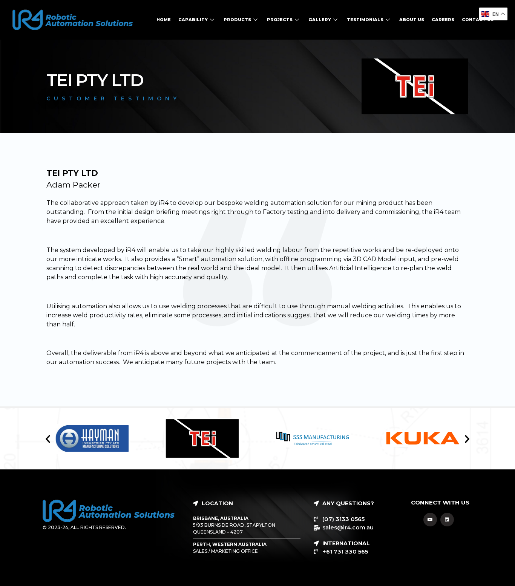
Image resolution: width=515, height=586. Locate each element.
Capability (193, 19)
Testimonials (365, 19)
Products (237, 19)
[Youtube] (430, 519)
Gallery (319, 19)
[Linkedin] (447, 519)
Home (163, 19)
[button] (48, 439)
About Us (411, 19)
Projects (280, 19)
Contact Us (478, 19)
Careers (443, 19)
